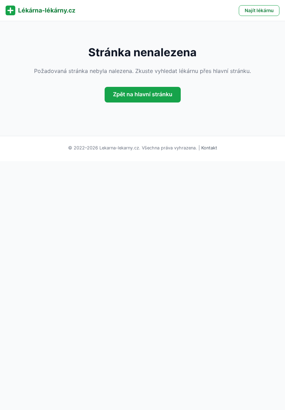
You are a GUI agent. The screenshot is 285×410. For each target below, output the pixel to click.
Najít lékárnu (259, 10)
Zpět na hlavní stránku (142, 94)
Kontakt (209, 147)
